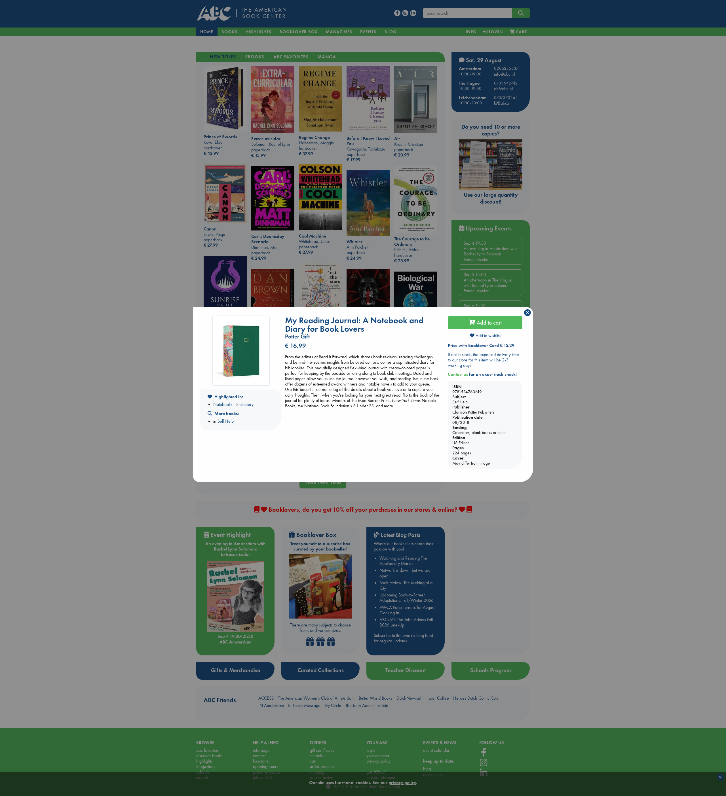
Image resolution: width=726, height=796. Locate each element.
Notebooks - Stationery (233, 404)
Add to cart (488, 322)
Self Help (226, 421)
